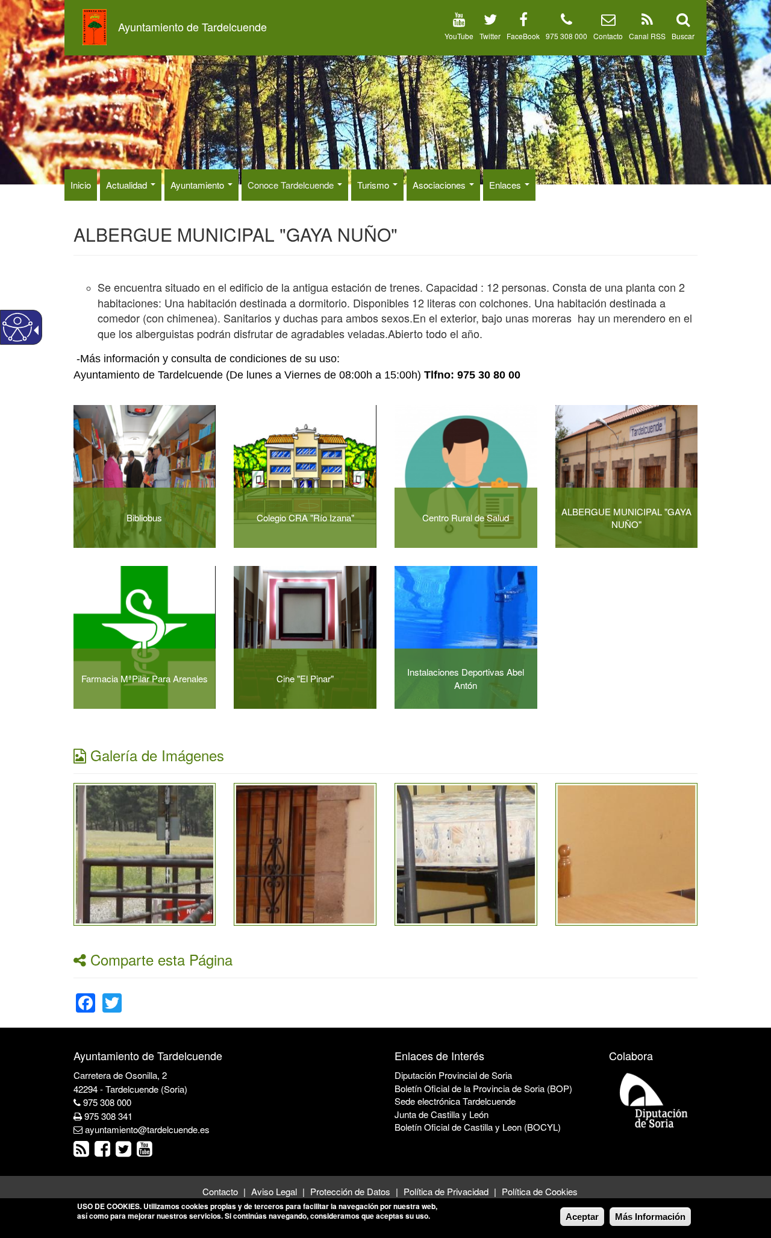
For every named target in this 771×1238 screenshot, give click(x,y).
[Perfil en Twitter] (490, 21)
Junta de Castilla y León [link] (442, 1114)
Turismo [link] (374, 184)
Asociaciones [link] (440, 184)
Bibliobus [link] (144, 517)
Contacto (608, 36)
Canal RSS (647, 36)
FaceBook (523, 36)
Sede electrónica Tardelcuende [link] (455, 1101)
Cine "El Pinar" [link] (305, 678)
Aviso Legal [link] (274, 1191)
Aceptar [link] (582, 1216)
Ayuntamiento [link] (198, 184)
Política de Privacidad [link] (446, 1191)
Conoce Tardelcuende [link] (292, 184)
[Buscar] (683, 21)
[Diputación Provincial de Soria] (654, 1099)
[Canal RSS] (647, 21)
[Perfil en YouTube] (459, 21)
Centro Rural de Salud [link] (465, 517)
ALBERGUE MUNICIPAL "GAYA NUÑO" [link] (626, 517)
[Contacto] (608, 21)
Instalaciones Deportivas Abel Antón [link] (465, 678)
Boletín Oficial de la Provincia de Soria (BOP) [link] (483, 1088)
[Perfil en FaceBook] (523, 21)
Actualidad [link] (127, 184)
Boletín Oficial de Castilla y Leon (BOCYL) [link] (478, 1126)
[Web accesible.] (17, 327)
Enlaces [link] (506, 184)
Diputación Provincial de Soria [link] (453, 1075)
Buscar (683, 36)
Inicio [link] (80, 184)
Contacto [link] (220, 1191)
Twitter (490, 36)
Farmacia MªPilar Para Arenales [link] (144, 678)
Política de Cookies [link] (540, 1191)
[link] (144, 852)
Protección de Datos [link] (350, 1191)
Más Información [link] (650, 1216)
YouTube (459, 36)
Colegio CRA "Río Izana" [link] (305, 517)
